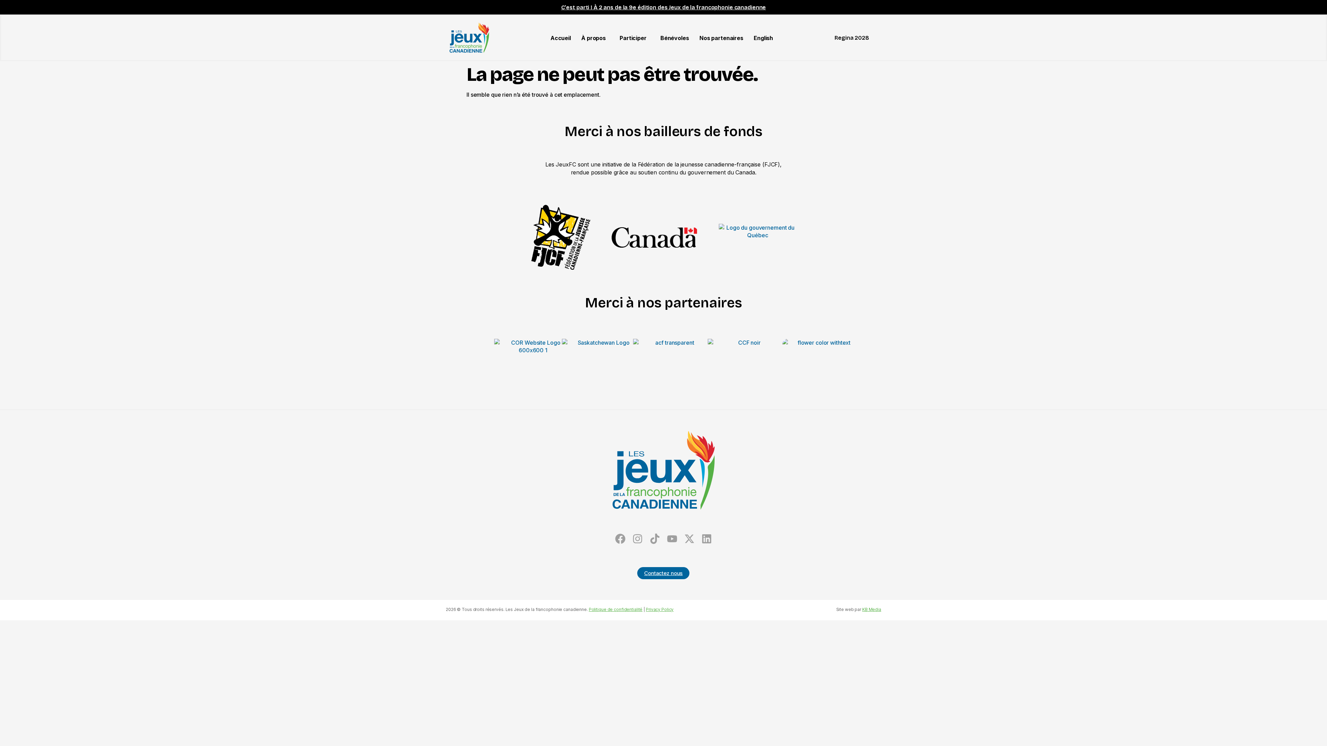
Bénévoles (674, 38)
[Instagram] (638, 538)
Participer (633, 38)
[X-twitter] (689, 538)
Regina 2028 (852, 38)
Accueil (560, 38)
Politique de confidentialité (616, 609)
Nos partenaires (721, 38)
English (763, 38)
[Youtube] (672, 538)
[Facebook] (620, 538)
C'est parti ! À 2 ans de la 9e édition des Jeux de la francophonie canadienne (663, 7)
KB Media (871, 609)
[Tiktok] (655, 538)
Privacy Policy (660, 609)
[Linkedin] (706, 538)
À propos (593, 38)
